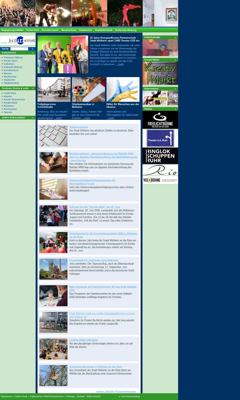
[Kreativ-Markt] (160, 84)
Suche (5, 48)
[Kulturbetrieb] (18, 44)
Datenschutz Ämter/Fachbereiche (47, 396)
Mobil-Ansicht (93, 396)
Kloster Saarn (11, 60)
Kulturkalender (152, 37)
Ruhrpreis (9, 106)
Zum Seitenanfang (130, 396)
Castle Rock (10, 93)
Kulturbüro (9, 64)
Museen (8, 73)
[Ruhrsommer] (160, 104)
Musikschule (10, 76)
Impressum (6, 396)
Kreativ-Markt (151, 60)
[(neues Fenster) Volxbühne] (160, 183)
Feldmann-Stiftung (13, 57)
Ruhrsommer (151, 88)
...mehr (120, 64)
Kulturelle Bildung (13, 67)
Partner (148, 109)
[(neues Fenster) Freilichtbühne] (160, 128)
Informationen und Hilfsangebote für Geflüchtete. (122, 113)
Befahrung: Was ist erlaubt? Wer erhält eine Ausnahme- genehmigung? (53, 114)
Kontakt (81, 396)
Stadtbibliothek (11, 83)
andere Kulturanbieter (13, 117)
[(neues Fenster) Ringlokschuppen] (160, 163)
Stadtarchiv (9, 80)
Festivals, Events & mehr (15, 88)
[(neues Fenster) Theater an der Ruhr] (160, 146)
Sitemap (70, 396)
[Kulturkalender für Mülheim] (160, 47)
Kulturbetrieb (9, 52)
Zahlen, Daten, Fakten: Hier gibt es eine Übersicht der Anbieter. (87, 114)
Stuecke (8, 112)
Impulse (8, 96)
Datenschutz (21, 396)
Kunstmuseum (11, 70)
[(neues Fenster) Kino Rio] (160, 174)
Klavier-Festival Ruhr (14, 99)
